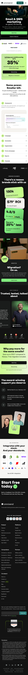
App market (3, 542)
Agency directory (18, 560)
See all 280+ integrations (14, 473)
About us (3, 576)
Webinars (3, 586)
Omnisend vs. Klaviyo (6, 555)
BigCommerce (18, 533)
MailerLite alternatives (6, 565)
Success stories (5, 589)
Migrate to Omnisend (14, 75)
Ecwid (16, 545)
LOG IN (23, 557)
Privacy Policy (13, 615)
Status (12, 668)
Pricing (2, 530)
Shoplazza (17, 542)
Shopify (16, 528)
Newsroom (3, 596)
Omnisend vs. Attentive (6, 552)
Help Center (4, 537)
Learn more (14, 280)
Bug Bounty (3, 594)
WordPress (17, 535)
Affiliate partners (18, 552)
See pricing (14, 72)
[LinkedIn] (12, 665)
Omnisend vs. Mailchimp (6, 557)
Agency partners (18, 555)
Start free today (10, 484)
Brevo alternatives (5, 562)
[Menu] (25, 3)
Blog (2, 584)
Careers (4, 581)
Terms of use (6, 670)
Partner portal (18, 557)
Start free (20, 2)
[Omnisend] (7, 3)
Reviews (3, 535)
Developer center (5, 540)
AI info (2, 599)
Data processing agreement (19, 668)
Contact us (3, 579)
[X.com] (9, 665)
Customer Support (5, 591)
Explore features (14, 36)
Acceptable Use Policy (19, 670)
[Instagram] (15, 665)
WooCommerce (18, 537)
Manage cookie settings (9, 671)
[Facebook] (6, 665)
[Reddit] (21, 665)
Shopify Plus (18, 530)
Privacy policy (12, 670)
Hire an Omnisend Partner (21, 562)
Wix (16, 540)
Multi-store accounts (6, 533)
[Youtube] (18, 665)
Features (3, 528)
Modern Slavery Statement (18, 671)
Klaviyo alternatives (5, 560)
